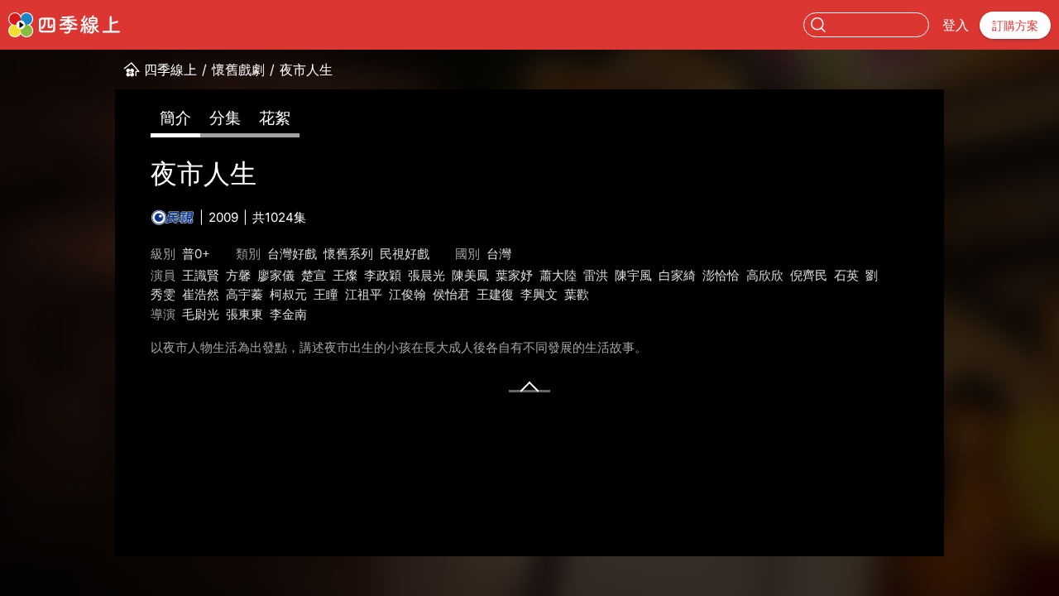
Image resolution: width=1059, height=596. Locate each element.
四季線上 (170, 69)
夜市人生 (306, 69)
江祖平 (363, 294)
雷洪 (595, 275)
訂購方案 (1015, 25)
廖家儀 (276, 275)
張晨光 (426, 275)
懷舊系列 (348, 254)
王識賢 (200, 275)
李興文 (539, 294)
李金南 (288, 314)
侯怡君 (451, 294)
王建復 (495, 294)
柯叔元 (288, 294)
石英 (846, 275)
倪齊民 (808, 275)
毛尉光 (200, 314)
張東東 (244, 314)
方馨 (238, 275)
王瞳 (326, 294)
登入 (955, 25)
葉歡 (576, 294)
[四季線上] (64, 25)
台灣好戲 (292, 254)
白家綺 (677, 275)
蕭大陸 (558, 275)
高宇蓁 (244, 294)
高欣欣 (764, 275)
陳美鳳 (470, 275)
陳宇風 (633, 275)
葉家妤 (514, 275)
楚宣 (313, 275)
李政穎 (382, 275)
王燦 (345, 275)
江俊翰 (407, 294)
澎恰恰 (721, 275)
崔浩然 (200, 294)
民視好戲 (404, 254)
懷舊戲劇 (238, 69)
